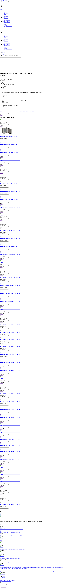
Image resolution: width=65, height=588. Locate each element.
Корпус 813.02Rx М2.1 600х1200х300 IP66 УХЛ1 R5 (10, 354)
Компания (3, 576)
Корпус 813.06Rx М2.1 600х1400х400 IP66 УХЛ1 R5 (10, 385)
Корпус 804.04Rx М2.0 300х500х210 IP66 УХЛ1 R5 (10, 160)
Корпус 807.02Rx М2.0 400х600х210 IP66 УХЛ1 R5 (10, 199)
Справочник (6, 18)
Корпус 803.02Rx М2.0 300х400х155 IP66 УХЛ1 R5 (10, 144)
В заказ (1, 115)
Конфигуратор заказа (7, 20)
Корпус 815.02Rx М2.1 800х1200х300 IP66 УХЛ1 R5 (10, 401)
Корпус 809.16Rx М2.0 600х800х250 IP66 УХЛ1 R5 (10, 262)
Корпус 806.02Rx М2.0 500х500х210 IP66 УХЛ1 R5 (10, 183)
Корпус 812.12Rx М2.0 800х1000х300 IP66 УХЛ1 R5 (10, 324)
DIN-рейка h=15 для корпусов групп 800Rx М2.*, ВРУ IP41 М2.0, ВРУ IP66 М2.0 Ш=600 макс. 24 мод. (20, 111)
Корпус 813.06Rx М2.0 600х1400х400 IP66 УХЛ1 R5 (10, 378)
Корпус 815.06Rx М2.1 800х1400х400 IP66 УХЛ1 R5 (10, 459)
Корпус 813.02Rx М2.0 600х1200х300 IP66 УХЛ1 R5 (10, 346)
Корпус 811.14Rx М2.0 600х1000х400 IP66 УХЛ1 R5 (10, 309)
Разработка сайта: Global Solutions (5, 581)
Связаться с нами (8, 0)
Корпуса (3, 577)
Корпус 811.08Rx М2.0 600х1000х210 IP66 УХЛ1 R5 (10, 285)
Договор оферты (12, 580)
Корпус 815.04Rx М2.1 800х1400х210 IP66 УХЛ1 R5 (10, 432)
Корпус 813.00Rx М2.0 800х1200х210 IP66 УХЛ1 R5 (10, 332)
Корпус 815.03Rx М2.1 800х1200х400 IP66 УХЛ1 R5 (10, 417)
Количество (2, 76)
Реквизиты (5, 25)
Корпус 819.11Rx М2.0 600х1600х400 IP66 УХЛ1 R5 (10, 481)
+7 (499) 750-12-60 (3, 0)
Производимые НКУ (7, 22)
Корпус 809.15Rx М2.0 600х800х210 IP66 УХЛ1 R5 (10, 254)
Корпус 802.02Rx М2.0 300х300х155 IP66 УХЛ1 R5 (10, 136)
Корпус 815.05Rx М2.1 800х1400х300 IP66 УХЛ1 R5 (10, 445)
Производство (6, 13)
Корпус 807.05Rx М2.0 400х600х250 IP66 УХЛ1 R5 (10, 207)
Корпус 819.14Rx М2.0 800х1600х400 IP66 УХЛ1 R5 (10, 496)
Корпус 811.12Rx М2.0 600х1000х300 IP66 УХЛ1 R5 (10, 301)
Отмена (4, 587)
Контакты (3, 23)
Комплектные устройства (6, 21)
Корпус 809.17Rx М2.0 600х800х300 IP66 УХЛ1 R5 (10, 269)
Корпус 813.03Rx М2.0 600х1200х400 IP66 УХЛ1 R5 (10, 362)
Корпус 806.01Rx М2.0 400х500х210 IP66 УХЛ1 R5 (10, 175)
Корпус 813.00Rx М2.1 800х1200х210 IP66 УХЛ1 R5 (10, 339)
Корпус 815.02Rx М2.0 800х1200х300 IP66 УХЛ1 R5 (10, 393)
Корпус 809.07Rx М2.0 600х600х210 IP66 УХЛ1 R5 (10, 222)
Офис (5, 24)
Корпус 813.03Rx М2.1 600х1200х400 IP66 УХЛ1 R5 (10, 370)
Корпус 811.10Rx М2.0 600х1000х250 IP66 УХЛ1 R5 (10, 293)
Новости (5, 12)
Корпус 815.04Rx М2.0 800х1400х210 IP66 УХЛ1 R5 (10, 425)
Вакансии (5, 15)
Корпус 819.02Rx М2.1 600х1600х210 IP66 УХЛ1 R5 (10, 474)
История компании (7, 11)
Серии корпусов (4, 17)
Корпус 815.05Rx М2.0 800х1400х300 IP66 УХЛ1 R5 (10, 439)
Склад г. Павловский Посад (8, 26)
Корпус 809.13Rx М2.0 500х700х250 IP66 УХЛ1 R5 (10, 246)
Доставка (5, 27)
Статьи (5, 14)
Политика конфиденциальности (5, 580)
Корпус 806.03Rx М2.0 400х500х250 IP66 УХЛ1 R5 (10, 191)
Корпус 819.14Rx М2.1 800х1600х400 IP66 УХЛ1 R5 (10, 504)
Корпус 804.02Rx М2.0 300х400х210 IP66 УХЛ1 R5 (10, 152)
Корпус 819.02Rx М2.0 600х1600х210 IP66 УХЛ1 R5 (10, 467)
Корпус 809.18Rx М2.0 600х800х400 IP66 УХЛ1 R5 (10, 277)
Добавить (1, 587)
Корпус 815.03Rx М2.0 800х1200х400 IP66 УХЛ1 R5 (10, 409)
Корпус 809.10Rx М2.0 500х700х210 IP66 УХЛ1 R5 (10, 238)
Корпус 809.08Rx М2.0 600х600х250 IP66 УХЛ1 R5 (10, 230)
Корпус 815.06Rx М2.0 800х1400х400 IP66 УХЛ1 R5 (10, 451)
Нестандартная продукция (8, 19)
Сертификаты (6, 16)
